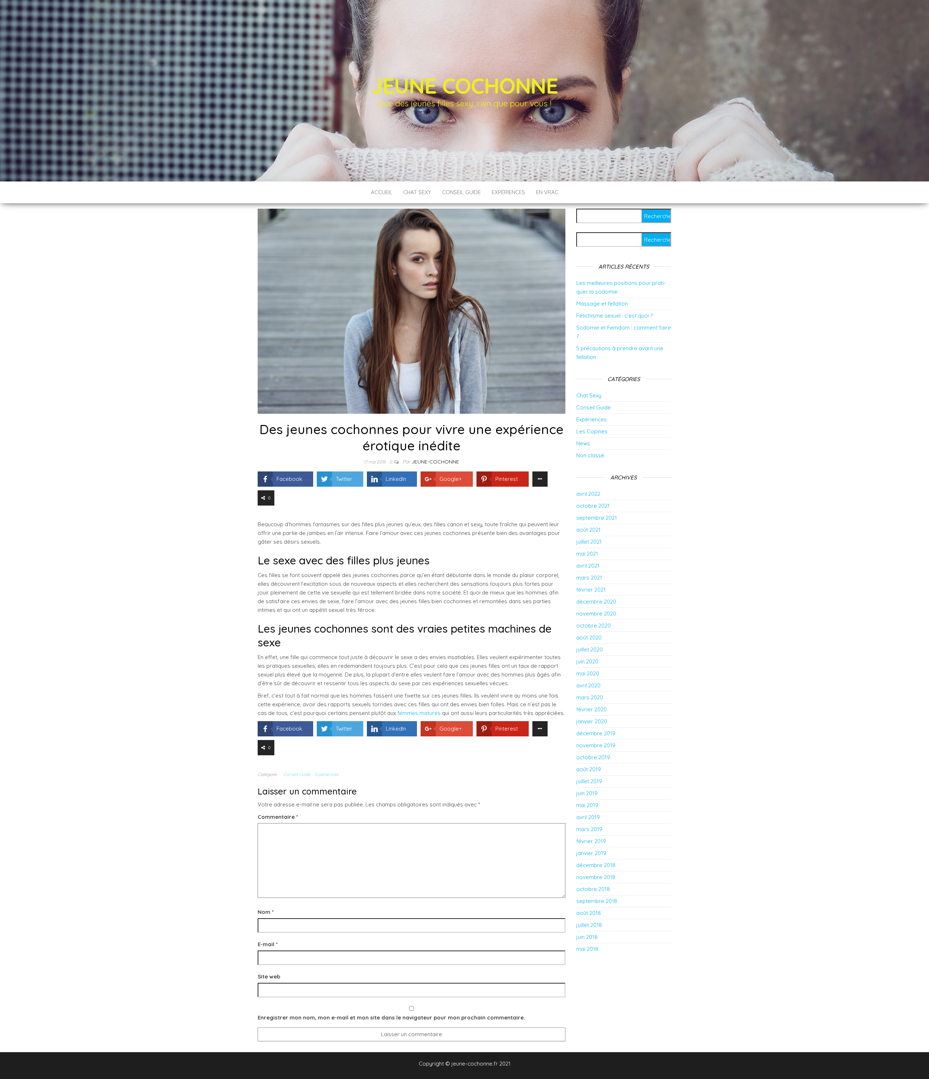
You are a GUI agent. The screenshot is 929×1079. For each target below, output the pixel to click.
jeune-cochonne (435, 461)
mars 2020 (589, 697)
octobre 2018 (593, 889)
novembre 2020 (596, 613)
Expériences (508, 192)
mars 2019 (589, 829)
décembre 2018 (595, 865)
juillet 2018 (589, 924)
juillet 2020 (589, 649)
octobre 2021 (593, 505)
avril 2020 (588, 685)
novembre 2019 (595, 745)
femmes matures (419, 713)
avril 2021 (587, 565)
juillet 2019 (589, 781)
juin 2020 (587, 661)
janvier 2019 (591, 853)
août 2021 (588, 529)
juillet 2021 (589, 541)
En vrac (547, 192)
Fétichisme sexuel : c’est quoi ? (614, 315)
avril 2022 (588, 493)
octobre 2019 (593, 757)
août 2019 (588, 769)
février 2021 (591, 589)
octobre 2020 (593, 625)
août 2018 (588, 913)
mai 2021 (587, 553)
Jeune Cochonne (464, 85)
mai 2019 (587, 805)
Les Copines (591, 431)
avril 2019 (588, 817)
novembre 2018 (595, 877)
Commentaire (278, 816)
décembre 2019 (595, 733)
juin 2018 (587, 936)
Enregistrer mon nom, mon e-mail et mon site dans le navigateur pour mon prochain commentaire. (391, 1017)
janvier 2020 (591, 721)
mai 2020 (587, 673)
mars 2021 (589, 577)
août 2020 (589, 637)
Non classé (590, 455)
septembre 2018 (596, 901)
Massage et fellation (602, 303)
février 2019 (591, 841)
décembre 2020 (596, 601)
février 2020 (591, 709)
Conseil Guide (461, 192)
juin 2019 (587, 793)
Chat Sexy (417, 192)
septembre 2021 (596, 517)
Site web (269, 976)
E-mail (268, 944)
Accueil (381, 192)
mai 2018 (587, 948)
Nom (266, 911)
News (583, 443)
